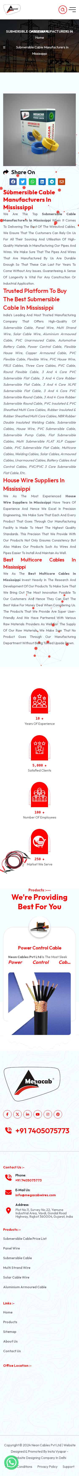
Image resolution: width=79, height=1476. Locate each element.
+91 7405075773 (42, 1130)
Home (39, 37)
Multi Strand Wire (16, 1267)
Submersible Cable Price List (25, 1238)
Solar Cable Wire (16, 1277)
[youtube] (37, 1114)
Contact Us (12, 1351)
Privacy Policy (47, 1466)
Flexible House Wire (43, 948)
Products (10, 1322)
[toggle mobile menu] (72, 9)
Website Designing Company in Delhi (39, 1458)
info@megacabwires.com (35, 1195)
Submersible (12, 327)
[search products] (63, 9)
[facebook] (7, 1114)
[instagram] (48, 1114)
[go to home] (14, 9)
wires (53, 226)
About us (10, 1341)
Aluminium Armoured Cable (24, 1287)
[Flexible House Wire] (43, 1003)
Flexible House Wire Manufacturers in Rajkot (43, 962)
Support (68, 1466)
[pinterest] (58, 1114)
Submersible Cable (17, 1258)
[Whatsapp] (11, 1462)
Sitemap (9, 1331)
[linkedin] (27, 1114)
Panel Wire (11, 1248)
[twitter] (17, 1114)
